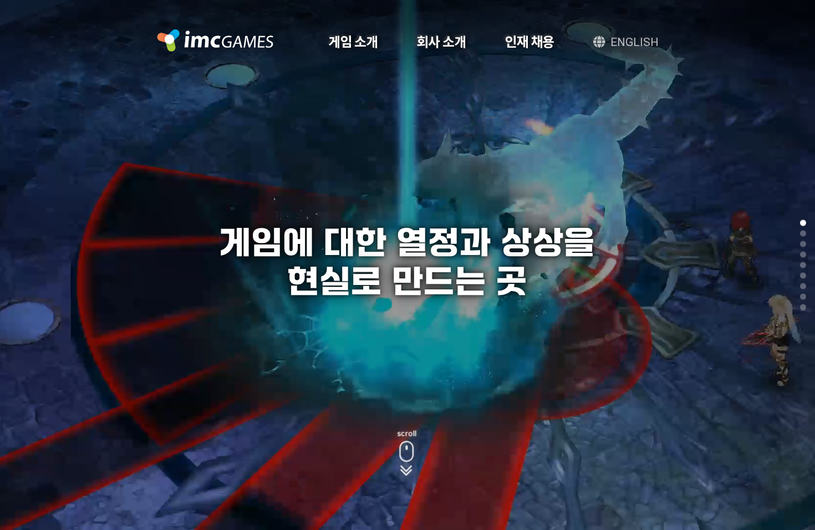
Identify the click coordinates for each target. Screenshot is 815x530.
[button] (803, 223)
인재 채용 (529, 41)
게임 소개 (353, 41)
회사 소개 (441, 41)
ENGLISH (634, 42)
